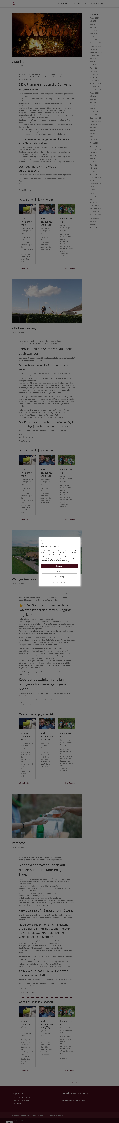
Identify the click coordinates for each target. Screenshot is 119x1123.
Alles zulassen (59, 566)
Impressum (64, 582)
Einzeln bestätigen (59, 577)
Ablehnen (59, 571)
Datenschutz (55, 582)
